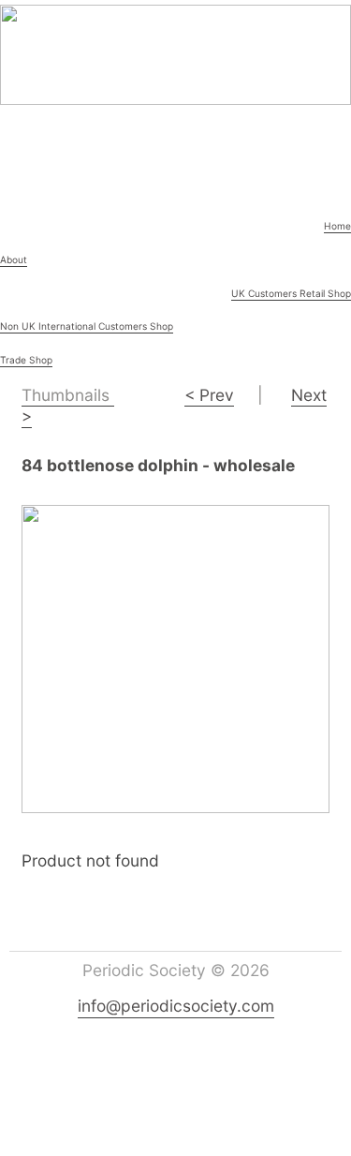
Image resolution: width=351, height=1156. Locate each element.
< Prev (209, 395)
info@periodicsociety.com (176, 1005)
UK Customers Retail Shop (291, 293)
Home (337, 225)
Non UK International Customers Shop (86, 326)
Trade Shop (26, 359)
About (13, 259)
